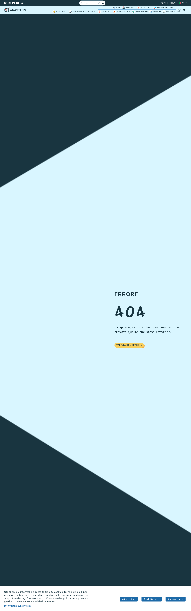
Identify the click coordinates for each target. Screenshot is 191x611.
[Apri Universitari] (129, 12)
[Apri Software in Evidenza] (94, 12)
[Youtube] (17, 3)
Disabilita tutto (151, 599)
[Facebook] (5, 3)
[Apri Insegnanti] (147, 12)
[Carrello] (184, 10)
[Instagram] (9, 3)
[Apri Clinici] (160, 12)
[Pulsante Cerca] (103, 3)
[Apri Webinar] (134, 8)
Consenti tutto (175, 599)
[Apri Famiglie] (110, 12)
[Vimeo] (22, 3)
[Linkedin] (13, 3)
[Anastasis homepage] (15, 10)
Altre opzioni (128, 599)
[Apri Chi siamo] (151, 8)
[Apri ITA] (186, 3)
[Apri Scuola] (174, 12)
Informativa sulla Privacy (17, 605)
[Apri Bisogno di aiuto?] (174, 8)
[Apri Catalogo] (66, 12)
